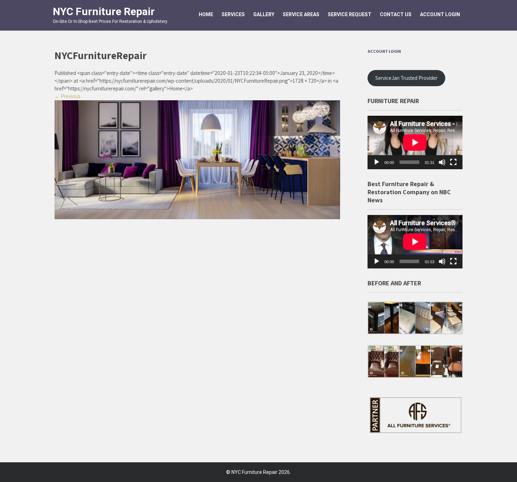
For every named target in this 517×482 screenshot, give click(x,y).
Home (206, 14)
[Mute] (442, 162)
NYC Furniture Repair (104, 11)
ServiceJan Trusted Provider (406, 78)
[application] (415, 142)
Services (233, 14)
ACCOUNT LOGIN (440, 14)
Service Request (349, 14)
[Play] (376, 162)
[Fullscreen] (453, 162)
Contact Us (395, 14)
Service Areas (301, 14)
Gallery (263, 14)
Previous (67, 96)
